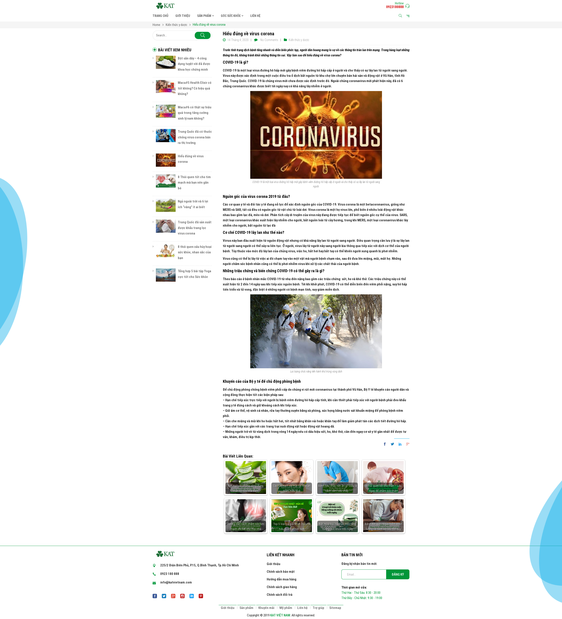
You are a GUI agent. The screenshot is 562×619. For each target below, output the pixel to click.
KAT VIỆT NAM (280, 615)
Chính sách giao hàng (282, 587)
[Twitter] (392, 444)
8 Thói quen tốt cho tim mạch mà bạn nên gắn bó (194, 182)
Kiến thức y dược (176, 25)
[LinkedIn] (400, 444)
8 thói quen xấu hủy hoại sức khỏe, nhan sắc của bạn (195, 252)
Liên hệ (302, 608)
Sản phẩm (246, 608)
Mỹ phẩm (285, 608)
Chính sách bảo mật (281, 572)
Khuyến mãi (266, 608)
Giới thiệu (273, 564)
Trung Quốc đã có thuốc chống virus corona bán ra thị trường (195, 137)
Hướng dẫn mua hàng (281, 579)
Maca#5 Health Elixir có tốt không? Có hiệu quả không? (194, 88)
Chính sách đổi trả (279, 595)
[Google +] (406, 444)
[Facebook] (386, 444)
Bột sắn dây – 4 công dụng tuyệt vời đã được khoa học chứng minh (194, 64)
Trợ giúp (318, 608)
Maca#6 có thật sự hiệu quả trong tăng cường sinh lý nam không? (194, 112)
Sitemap (335, 608)
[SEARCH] (203, 35)
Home (156, 25)
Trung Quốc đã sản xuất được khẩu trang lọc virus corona (194, 227)
